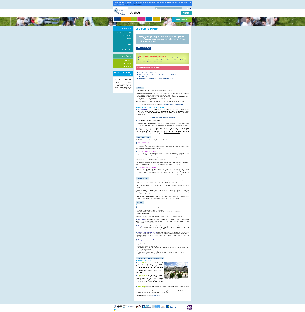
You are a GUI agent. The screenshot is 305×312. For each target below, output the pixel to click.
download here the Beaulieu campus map (172, 104)
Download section (182, 19)
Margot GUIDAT (127, 60)
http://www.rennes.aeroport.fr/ (171, 133)
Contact (160, 8)
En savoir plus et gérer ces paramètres (133, 4)
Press (179, 8)
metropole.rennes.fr (156, 295)
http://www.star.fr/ (140, 114)
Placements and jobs (186, 13)
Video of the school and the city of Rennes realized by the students (156, 78)
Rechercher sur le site (135, 7)
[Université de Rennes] (143, 13)
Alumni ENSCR (167, 8)
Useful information (125, 49)
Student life (126, 28)
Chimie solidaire (127, 35)
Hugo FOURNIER (126, 66)
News (174, 8)
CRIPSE (129, 38)
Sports (129, 44)
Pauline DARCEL (127, 63)
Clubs (129, 41)
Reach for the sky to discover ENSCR (148, 72)
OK (147, 8)
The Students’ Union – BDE (124, 33)
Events (129, 47)
